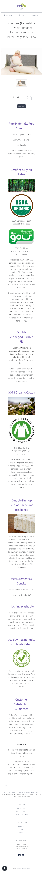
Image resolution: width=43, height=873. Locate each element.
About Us (21, 826)
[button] (4, 868)
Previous (4, 785)
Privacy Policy (21, 808)
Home (5, 793)
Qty (28, 96)
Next (40, 785)
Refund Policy (21, 811)
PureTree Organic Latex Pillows (28, 793)
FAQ (21, 829)
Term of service (21, 814)
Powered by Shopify (25, 868)
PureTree (19, 868)
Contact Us (21, 832)
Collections (12, 793)
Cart (22, 15)
